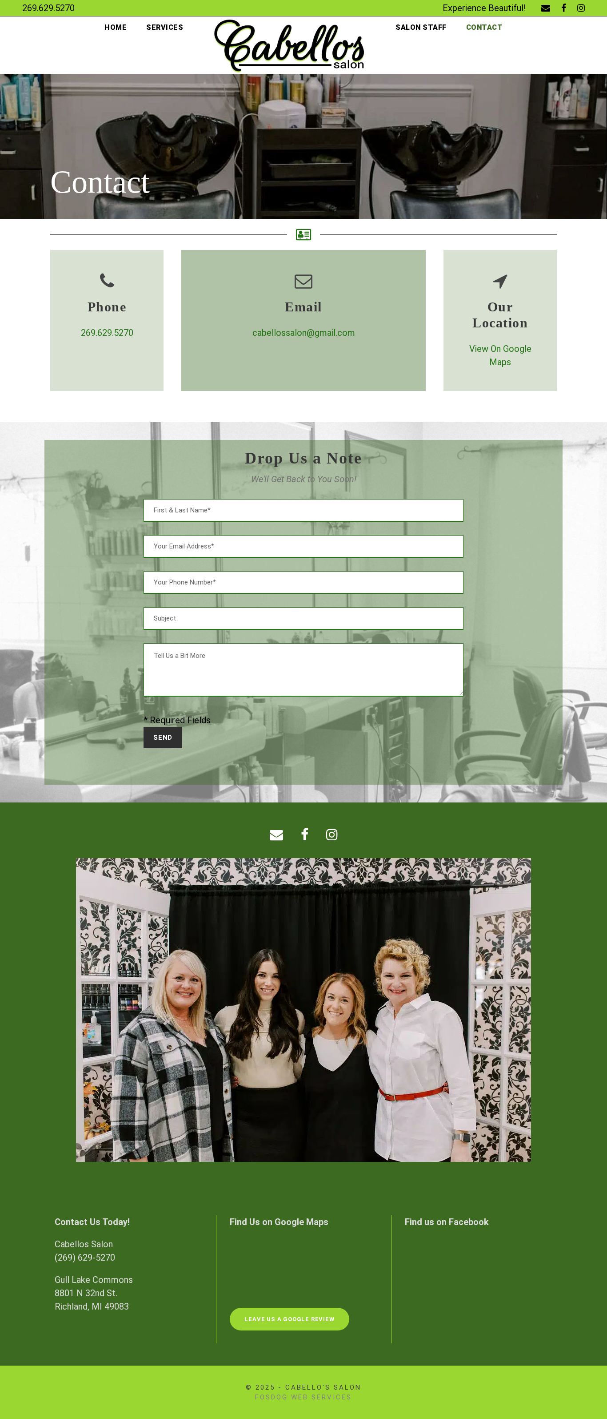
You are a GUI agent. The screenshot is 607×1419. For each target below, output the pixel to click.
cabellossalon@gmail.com (303, 332)
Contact (484, 27)
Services (164, 27)
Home (115, 27)
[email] (545, 8)
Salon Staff (421, 27)
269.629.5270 (107, 332)
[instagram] (581, 8)
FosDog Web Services (303, 1397)
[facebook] (563, 8)
